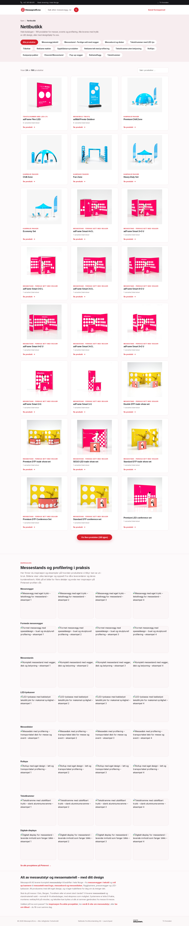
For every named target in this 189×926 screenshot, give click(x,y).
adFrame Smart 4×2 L (83, 231)
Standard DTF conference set (87, 519)
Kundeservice (123, 10)
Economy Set (29, 231)
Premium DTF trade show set (37, 462)
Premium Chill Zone (133, 119)
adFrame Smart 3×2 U (134, 346)
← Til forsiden (163, 2)
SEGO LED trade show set (85, 462)
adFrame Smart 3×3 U (134, 231)
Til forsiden (167, 921)
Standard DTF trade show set (137, 462)
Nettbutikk (97, 10)
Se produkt (28, 127)
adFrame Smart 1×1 (82, 404)
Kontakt (137, 10)
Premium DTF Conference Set (37, 519)
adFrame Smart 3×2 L (83, 289)
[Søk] (76, 9)
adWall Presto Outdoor (84, 119)
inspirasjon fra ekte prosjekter (63, 904)
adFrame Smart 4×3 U (134, 289)
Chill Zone (28, 177)
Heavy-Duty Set (131, 177)
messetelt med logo (43, 885)
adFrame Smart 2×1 (32, 404)
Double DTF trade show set (137, 404)
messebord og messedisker (68, 885)
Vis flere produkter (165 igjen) (94, 537)
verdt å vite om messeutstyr (96, 904)
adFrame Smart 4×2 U (33, 346)
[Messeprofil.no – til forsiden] (30, 9)
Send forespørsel (156, 10)
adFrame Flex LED (31, 119)
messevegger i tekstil (98, 882)
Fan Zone (77, 177)
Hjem (85, 10)
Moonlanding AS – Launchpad (100, 921)
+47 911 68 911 (28, 2)
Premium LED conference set (138, 518)
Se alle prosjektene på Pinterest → (35, 865)
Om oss (109, 10)
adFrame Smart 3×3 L (33, 289)
